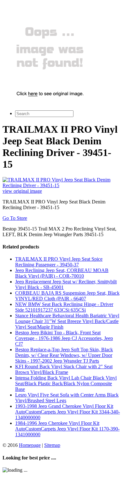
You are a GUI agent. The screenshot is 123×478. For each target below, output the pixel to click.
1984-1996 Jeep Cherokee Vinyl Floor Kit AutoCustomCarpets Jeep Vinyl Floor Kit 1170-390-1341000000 (67, 428)
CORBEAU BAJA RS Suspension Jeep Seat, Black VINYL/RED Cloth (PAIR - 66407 (67, 295)
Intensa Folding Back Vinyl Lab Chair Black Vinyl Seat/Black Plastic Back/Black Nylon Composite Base (66, 383)
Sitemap (52, 445)
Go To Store (15, 218)
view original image (22, 191)
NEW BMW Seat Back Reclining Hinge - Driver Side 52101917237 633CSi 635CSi (64, 307)
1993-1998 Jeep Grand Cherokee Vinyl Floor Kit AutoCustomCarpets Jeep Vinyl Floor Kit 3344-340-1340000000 (67, 411)
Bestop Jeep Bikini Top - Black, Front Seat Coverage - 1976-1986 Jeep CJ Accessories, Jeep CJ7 (64, 338)
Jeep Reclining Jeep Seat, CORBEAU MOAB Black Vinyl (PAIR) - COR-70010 (61, 273)
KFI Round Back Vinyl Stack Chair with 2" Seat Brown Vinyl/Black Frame (64, 369)
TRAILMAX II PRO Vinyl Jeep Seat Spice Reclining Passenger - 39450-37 (58, 261)
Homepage (30, 445)
